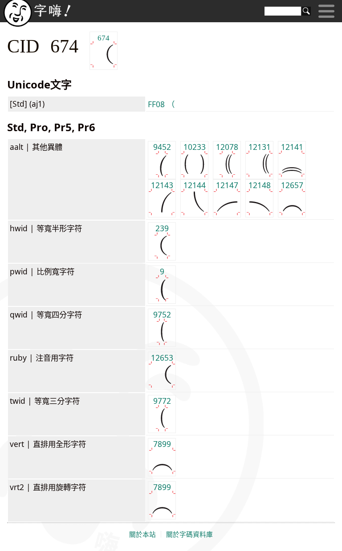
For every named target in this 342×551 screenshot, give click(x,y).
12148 (259, 185)
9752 (162, 314)
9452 (162, 146)
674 (104, 37)
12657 (292, 185)
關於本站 (142, 534)
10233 (194, 146)
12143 (162, 185)
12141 (292, 146)
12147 (227, 185)
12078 (227, 146)
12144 (194, 185)
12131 (259, 146)
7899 (162, 443)
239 (162, 228)
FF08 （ (161, 104)
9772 (162, 400)
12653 (162, 357)
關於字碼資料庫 (189, 534)
